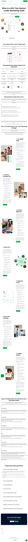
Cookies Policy (18, 538)
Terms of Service (14, 538)
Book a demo (17, 16)
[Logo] (4, 1)
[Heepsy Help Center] (22, 1)
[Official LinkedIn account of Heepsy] (16, 540)
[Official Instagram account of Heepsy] (14, 540)
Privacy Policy (9, 538)
